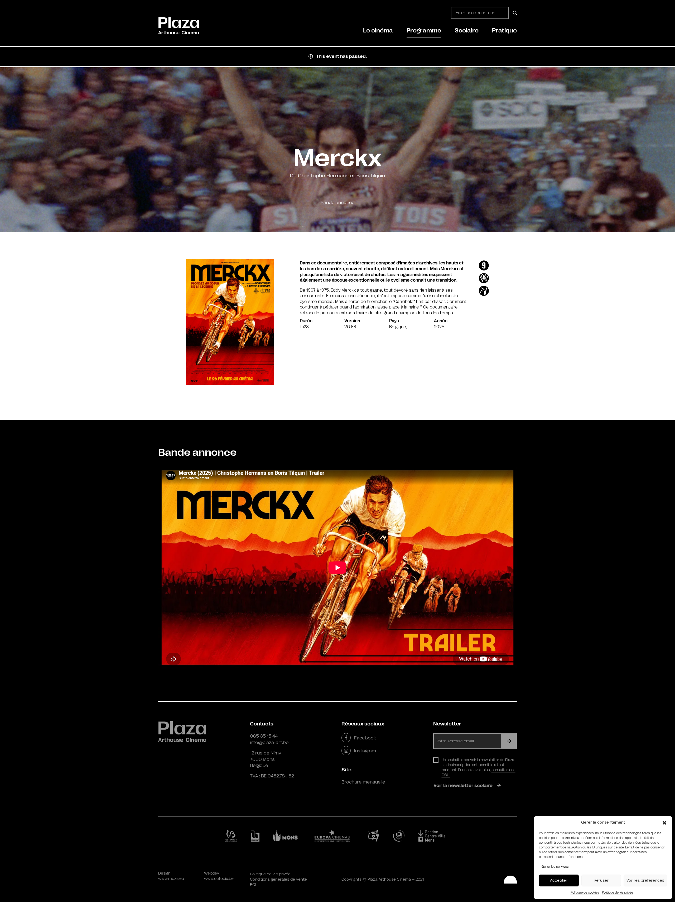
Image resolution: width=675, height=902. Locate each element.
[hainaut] (256, 836)
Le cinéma (378, 30)
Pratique (504, 30)
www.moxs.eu (171, 878)
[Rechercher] (514, 13)
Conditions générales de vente (278, 879)
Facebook (365, 737)
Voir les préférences (645, 880)
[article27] (374, 835)
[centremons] (434, 836)
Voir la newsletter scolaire (463, 785)
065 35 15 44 (264, 736)
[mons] (287, 835)
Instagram (365, 750)
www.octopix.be (219, 878)
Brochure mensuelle (363, 782)
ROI (253, 884)
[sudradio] (399, 835)
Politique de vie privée (617, 892)
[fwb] (232, 835)
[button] (664, 822)
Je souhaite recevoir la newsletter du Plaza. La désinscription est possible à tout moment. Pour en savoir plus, (478, 767)
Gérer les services (555, 866)
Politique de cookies (585, 892)
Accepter (558, 880)
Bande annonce (338, 202)
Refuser (601, 880)
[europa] (335, 835)
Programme (424, 30)
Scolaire (467, 30)
